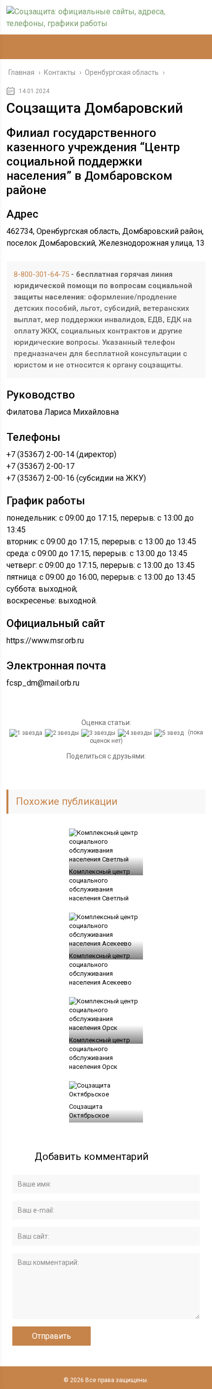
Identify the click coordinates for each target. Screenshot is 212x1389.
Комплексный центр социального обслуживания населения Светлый (99, 885)
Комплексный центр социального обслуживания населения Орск (99, 1053)
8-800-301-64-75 (41, 274)
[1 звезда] (27, 733)
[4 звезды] (136, 733)
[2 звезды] (63, 733)
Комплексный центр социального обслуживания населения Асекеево (100, 969)
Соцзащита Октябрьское (89, 1111)
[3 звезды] (99, 733)
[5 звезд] (170, 733)
